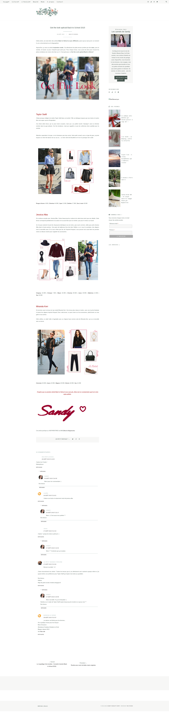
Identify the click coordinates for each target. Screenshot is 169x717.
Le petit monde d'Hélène (53, 562)
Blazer (59, 293)
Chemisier (39, 383)
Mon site (42, 631)
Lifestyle (25, 2)
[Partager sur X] (72, 439)
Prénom (112, 230)
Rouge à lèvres (40, 203)
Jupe (60, 203)
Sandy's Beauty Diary (113, 705)
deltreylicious (48, 457)
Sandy (46, 476)
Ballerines (90, 293)
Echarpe (49, 293)
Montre (67, 383)
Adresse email (113, 223)
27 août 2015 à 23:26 (50, 564)
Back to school (73, 34)
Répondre (39, 467)
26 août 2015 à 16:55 (50, 478)
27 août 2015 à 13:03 (52, 548)
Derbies (69, 203)
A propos (50, 2)
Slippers (58, 383)
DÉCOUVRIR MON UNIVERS (121, 79)
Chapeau (38, 293)
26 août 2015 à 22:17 (52, 512)
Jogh (45, 528)
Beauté (35, 2)
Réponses (43, 471)
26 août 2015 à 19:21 (50, 495)
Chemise (51, 203)
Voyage (5, 2)
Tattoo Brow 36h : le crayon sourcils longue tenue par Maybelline (126, 198)
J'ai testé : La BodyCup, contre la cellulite (126, 138)
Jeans (80, 293)
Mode (42, 2)
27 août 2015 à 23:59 (52, 597)
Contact (60, 2)
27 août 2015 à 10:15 (50, 531)
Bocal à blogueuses (69, 430)
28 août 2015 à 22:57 (50, 617)
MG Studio (130, 705)
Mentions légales (43, 706)
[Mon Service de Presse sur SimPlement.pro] (114, 99)
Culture (15, 2)
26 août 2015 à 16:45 (48, 459)
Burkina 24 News (50, 615)
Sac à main (80, 203)
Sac (37, 295)
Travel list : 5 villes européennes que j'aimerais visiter (126, 158)
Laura (46, 493)
